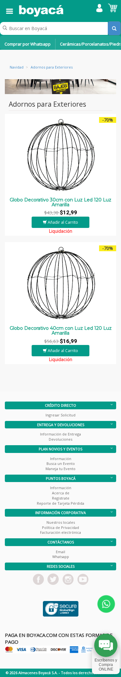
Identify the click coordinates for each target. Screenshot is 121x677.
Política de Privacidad (60, 527)
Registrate (60, 498)
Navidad (17, 67)
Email (60, 551)
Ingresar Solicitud (60, 415)
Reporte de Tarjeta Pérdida (60, 503)
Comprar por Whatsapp (28, 44)
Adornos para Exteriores (52, 67)
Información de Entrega (60, 434)
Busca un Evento (60, 463)
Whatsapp (60, 556)
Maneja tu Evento (60, 468)
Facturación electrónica (60, 532)
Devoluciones (60, 439)
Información (60, 458)
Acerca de (60, 492)
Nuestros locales (60, 522)
